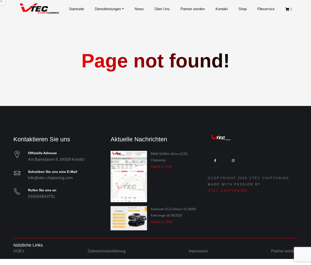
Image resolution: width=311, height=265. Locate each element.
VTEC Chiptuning (228, 191)
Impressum (198, 251)
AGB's (18, 251)
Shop (242, 9)
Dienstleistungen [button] (108, 9)
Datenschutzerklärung (107, 251)
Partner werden (193, 9)
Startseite (76, 9)
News (139, 9)
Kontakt (222, 9)
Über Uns (162, 9)
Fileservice (266, 9)
